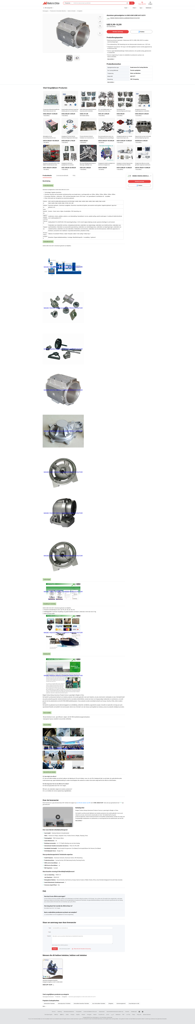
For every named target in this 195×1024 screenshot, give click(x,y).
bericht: (49, 936)
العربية (112, 1014)
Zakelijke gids (134, 1011)
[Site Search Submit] (132, 3)
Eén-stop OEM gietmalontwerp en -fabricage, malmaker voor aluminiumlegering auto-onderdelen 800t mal (88, 164)
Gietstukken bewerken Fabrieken (81, 1003)
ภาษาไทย (128, 1014)
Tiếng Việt (139, 1014)
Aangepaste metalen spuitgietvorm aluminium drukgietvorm (106, 164)
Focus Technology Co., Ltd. (95, 1017)
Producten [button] (67, 3)
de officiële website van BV (83, 802)
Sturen (55, 949)
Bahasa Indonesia (147, 1014)
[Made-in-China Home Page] (51, 3)
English (50, 1014)
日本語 (67, 1014)
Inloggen (150, 4)
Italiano (95, 1014)
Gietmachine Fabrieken (49, 1003)
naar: (50, 932)
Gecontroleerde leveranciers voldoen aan (115, 1011)
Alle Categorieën (48, 8)
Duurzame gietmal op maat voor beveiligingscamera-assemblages (106, 137)
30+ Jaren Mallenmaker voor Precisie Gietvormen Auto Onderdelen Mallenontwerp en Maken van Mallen (105, 110)
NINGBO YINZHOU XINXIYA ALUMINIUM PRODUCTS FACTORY (125, 18)
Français (72, 1014)
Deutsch (83, 1014)
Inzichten (127, 1011)
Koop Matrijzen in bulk (134, 1003)
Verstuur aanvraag (118, 31)
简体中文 (56, 1014)
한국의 (107, 1014)
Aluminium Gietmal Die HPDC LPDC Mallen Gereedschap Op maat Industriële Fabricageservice (51, 164)
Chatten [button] (142, 31)
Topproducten (102, 1011)
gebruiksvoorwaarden (162, 1018)
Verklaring (60, 1011)
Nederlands (118, 1014)
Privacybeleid (78, 1011)
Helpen (134, 8)
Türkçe (133, 1014)
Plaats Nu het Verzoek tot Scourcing (81, 948)
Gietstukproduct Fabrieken (64, 1003)
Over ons (53, 1011)
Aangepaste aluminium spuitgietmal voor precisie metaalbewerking (67, 164)
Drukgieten (79, 11)
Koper (125, 8)
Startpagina (45, 11)
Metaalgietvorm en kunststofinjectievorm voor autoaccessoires (49, 137)
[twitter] (142, 1011)
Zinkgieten (110, 1003)
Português (89, 1014)
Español (78, 1014)
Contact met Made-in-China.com (90, 1011)
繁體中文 (62, 1014)
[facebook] (139, 1011)
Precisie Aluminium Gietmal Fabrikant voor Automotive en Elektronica (87, 137)
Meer (44, 1006)
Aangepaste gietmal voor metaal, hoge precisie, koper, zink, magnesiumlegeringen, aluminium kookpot (124, 137)
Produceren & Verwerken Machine (58, 11)
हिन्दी (123, 1014)
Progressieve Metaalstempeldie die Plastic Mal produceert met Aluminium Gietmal (51, 110)
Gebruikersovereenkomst (69, 1011)
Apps (141, 8)
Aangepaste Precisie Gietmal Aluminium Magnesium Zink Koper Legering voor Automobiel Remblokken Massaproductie (69, 137)
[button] (127, 3)
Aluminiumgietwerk (121, 1003)
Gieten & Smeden (72, 11)
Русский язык (101, 1014)
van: (50, 928)
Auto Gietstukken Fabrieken (98, 1003)
